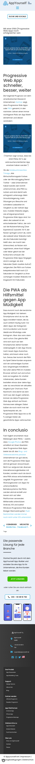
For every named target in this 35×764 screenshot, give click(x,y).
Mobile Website (10, 729)
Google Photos (14, 442)
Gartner (19, 102)
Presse (8, 747)
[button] (17, 16)
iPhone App (9, 714)
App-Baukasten (11, 672)
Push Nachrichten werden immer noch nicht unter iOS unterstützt (17, 514)
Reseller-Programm (12, 702)
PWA (10, 108)
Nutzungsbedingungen (11, 759)
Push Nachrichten (11, 732)
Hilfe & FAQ (9, 687)
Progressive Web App (12, 717)
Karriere (8, 744)
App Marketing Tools (12, 675)
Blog (7, 690)
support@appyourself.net (21, 652)
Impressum (25, 756)
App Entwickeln (10, 726)
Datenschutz (28, 759)
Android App (10, 711)
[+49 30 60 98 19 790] (11, 646)
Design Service (10, 684)
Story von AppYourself (12, 741)
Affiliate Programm (11, 699)
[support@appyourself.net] (11, 652)
